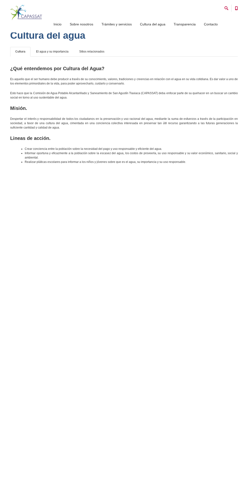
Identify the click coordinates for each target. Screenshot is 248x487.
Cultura (20, 51)
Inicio (58, 24)
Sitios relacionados (91, 51)
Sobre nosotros (81, 24)
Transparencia (185, 24)
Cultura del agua (152, 24)
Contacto (211, 24)
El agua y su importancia (52, 51)
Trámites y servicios (116, 24)
